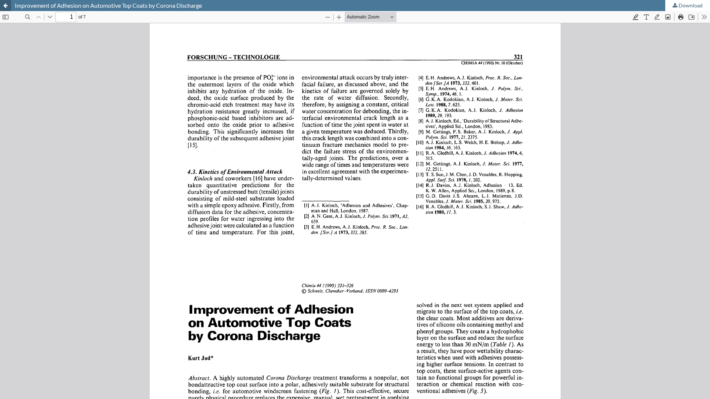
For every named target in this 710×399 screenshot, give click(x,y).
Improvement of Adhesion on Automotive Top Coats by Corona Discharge (108, 5)
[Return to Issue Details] (5, 5)
